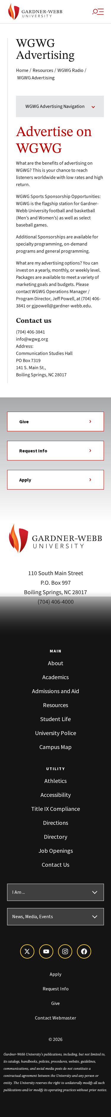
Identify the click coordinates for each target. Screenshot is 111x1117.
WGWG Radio (70, 70)
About (55, 663)
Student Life (55, 719)
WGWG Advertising (36, 78)
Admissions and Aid (55, 691)
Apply (25, 480)
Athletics (55, 780)
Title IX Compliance (55, 808)
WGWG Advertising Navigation (55, 106)
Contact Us (55, 864)
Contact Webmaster (55, 1018)
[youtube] (46, 951)
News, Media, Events (32, 916)
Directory (55, 836)
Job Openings (55, 850)
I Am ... (18, 892)
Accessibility (56, 794)
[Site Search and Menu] (98, 11)
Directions (55, 822)
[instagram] (65, 951)
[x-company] (27, 951)
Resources (43, 70)
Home (22, 70)
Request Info (33, 451)
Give (24, 421)
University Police (55, 733)
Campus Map (55, 747)
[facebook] (84, 951)
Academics (55, 677)
